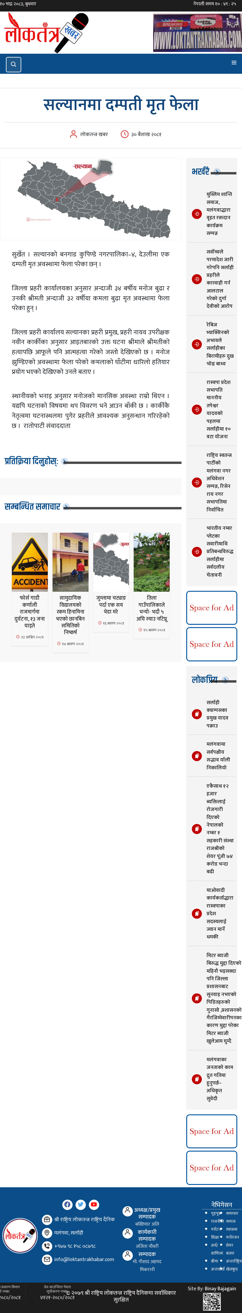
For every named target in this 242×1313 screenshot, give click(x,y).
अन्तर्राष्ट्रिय (234, 1261)
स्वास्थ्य (231, 1229)
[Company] (47, 1220)
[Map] (47, 1233)
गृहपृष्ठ (216, 1213)
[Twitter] (81, 1205)
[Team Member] (127, 1211)
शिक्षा (215, 1237)
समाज (231, 1221)
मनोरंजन (232, 1237)
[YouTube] (94, 1205)
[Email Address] (47, 1260)
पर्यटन (216, 1229)
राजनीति (217, 1221)
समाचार (232, 1213)
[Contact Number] (47, 1246)
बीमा (214, 1261)
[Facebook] (67, 1205)
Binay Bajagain (220, 1288)
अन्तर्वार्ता (218, 1269)
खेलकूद (232, 1269)
